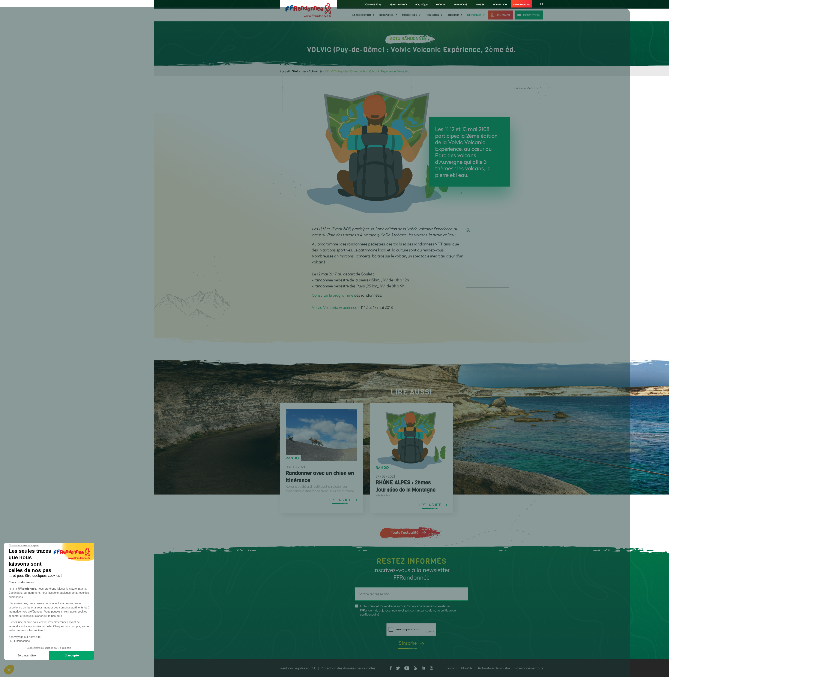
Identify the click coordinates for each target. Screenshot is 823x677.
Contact (451, 668)
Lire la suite (340, 500)
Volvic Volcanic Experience (334, 307)
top (393, 648)
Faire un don (521, 4)
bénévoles (460, 4)
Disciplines (386, 15)
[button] (9, 670)
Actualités (315, 71)
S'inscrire (408, 643)
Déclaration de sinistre (493, 668)
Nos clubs (432, 15)
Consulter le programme (332, 295)
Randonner (409, 15)
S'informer (474, 15)
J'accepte (72, 655)
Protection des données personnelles (348, 668)
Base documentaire (528, 668)
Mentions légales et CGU (298, 668)
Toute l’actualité (404, 532)
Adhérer (453, 15)
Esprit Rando (398, 4)
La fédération (361, 15)
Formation (500, 4)
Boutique (421, 4)
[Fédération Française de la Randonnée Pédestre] (308, 10)
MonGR (440, 4)
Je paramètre (27, 655)
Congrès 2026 (372, 4)
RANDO (292, 458)
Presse (480, 4)
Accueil (285, 71)
